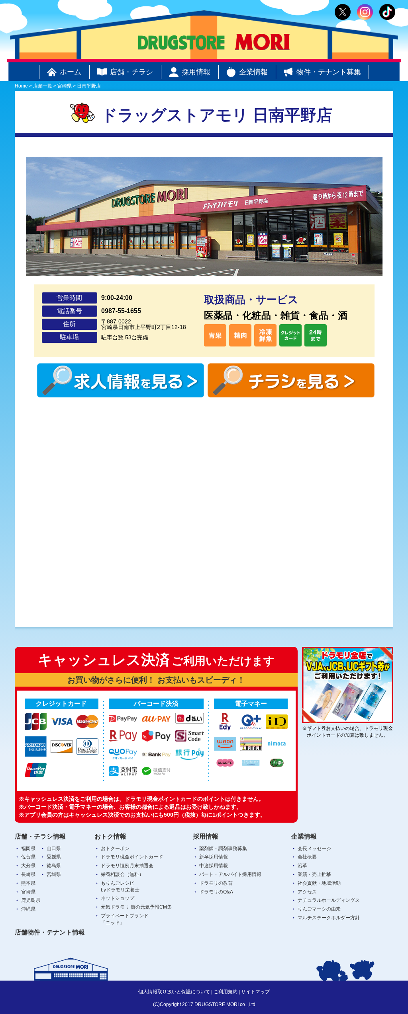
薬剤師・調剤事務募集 (223, 848)
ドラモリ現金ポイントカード (132, 857)
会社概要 (307, 857)
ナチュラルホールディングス (329, 900)
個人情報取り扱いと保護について (174, 992)
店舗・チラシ (131, 72)
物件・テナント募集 (328, 72)
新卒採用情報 (213, 857)
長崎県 (28, 874)
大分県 (28, 865)
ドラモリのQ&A (216, 892)
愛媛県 (54, 857)
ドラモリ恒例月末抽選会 (127, 865)
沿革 (302, 865)
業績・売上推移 (314, 874)
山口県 (54, 848)
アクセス (307, 892)
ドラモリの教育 (216, 883)
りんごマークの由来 (319, 909)
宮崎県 (28, 892)
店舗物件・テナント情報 (50, 932)
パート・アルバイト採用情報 (230, 874)
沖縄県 (28, 909)
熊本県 (28, 883)
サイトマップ (255, 992)
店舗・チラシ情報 (40, 836)
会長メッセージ (314, 848)
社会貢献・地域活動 (319, 883)
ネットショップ (117, 898)
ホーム (70, 72)
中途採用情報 (213, 865)
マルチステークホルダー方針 (329, 918)
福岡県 (28, 848)
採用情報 (196, 72)
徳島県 (54, 865)
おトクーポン (115, 848)
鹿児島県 (30, 900)
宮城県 (54, 874)
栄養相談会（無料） (122, 874)
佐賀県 (28, 857)
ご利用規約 (225, 992)
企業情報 (253, 72)
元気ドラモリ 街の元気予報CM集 (136, 907)
